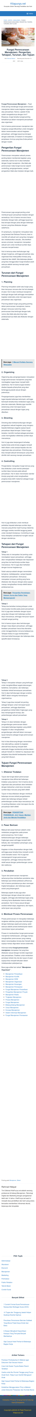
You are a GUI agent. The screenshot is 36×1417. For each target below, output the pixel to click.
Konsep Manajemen (13, 1010)
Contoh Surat (6, 1289)
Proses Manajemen (12, 1000)
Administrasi (6, 1261)
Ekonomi (5, 1268)
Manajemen (16, 20)
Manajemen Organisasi (14, 981)
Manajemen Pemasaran (14, 987)
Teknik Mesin (6, 1286)
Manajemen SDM (12, 979)
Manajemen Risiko (12, 994)
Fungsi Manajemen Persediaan (17, 989)
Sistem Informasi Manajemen (16, 1012)
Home (5, 20)
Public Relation (7, 1282)
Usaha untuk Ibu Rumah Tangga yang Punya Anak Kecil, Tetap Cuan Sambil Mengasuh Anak (17, 1375)
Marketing (5, 1275)
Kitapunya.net (18, 3)
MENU (31, 14)
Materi (10, 20)
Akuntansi (5, 1264)
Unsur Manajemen (12, 1007)
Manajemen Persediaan (14, 974)
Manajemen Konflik (12, 976)
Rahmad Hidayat (9, 1186)
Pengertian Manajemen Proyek (17, 992)
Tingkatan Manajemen (13, 997)
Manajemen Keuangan (14, 984)
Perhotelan (5, 1279)
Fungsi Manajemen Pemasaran (17, 1015)
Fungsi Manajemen (12, 1002)
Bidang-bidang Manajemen (15, 1005)
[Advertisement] (18, 84)
